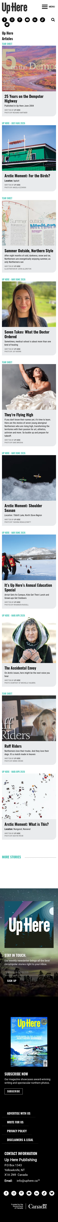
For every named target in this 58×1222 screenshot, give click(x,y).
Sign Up (11, 981)
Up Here (17, 110)
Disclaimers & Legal (20, 1139)
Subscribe (13, 1091)
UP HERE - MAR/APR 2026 (13, 615)
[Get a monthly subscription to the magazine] (29, 1042)
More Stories (11, 857)
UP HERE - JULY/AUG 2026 (13, 123)
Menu (52, 6)
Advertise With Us (18, 1113)
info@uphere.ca (27, 1180)
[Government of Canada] (29, 1206)
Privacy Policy (17, 1131)
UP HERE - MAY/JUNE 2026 (13, 279)
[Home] (14, 7)
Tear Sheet (7, 44)
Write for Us (15, 1122)
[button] (52, 19)
